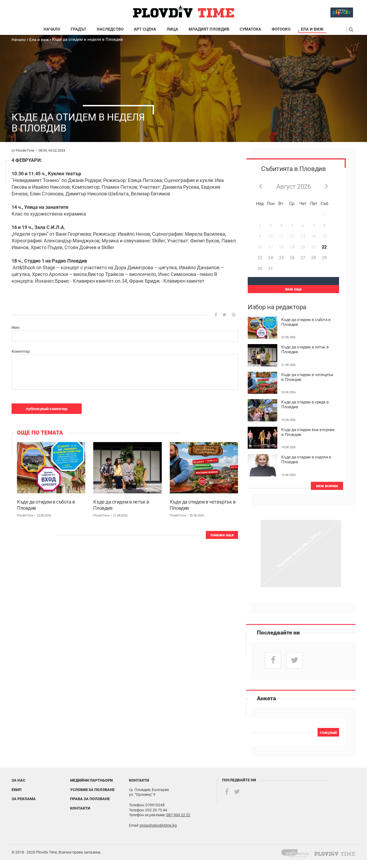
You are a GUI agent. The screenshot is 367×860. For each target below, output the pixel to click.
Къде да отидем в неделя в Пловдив (87, 39)
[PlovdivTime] (297, 852)
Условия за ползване (92, 790)
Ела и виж (312, 29)
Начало (52, 29)
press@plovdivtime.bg (158, 825)
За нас (18, 780)
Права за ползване (90, 799)
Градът (78, 29)
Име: (16, 327)
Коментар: (21, 351)
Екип (16, 790)
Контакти (80, 808)
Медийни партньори (91, 780)
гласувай (328, 732)
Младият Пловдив (209, 29)
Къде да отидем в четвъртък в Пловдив (202, 505)
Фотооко (281, 29)
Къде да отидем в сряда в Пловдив (305, 404)
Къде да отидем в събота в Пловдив (46, 505)
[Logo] (183, 11)
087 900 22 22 (178, 815)
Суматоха (250, 29)
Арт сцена (145, 29)
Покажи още (221, 535)
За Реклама (24, 799)
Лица (172, 29)
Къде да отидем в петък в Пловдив (121, 505)
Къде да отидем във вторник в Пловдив (307, 432)
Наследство (110, 29)
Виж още (293, 289)
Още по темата (40, 432)
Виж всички (327, 485)
